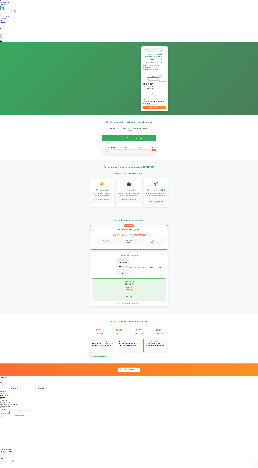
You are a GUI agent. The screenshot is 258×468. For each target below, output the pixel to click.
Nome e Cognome (5, 406)
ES (0, 28)
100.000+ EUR (147, 90)
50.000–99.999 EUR (149, 88)
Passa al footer (3, 4)
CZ (0, 35)
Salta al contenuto (4, 2)
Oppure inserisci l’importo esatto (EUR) (152, 92)
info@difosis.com (41, 388)
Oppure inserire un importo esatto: (138, 267)
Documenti (3, 18)
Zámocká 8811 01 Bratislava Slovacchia (4, 395)
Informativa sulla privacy (5, 449)
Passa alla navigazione (5, 0)
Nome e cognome (147, 76)
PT (0, 39)
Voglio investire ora (129, 370)
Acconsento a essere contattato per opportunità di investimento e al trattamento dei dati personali (154, 101)
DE (1, 25)
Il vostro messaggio (4, 413)
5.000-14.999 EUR (123, 262)
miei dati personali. (19, 415)
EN (1, 23)
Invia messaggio (155, 107)
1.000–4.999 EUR (148, 83)
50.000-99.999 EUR (123, 270)
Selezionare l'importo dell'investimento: (106, 267)
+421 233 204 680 (14, 388)
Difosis (10, 451)
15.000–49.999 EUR (149, 86)
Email (145, 78)
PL (0, 34)
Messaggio (145, 96)
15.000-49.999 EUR (123, 266)
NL (0, 30)
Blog (2, 20)
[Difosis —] (8, 12)
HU (1, 37)
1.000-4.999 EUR (122, 259)
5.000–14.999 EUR (148, 84)
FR (0, 27)
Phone (144, 105)
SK (0, 32)
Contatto (3, 22)
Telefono (145, 79)
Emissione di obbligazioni (7, 16)
